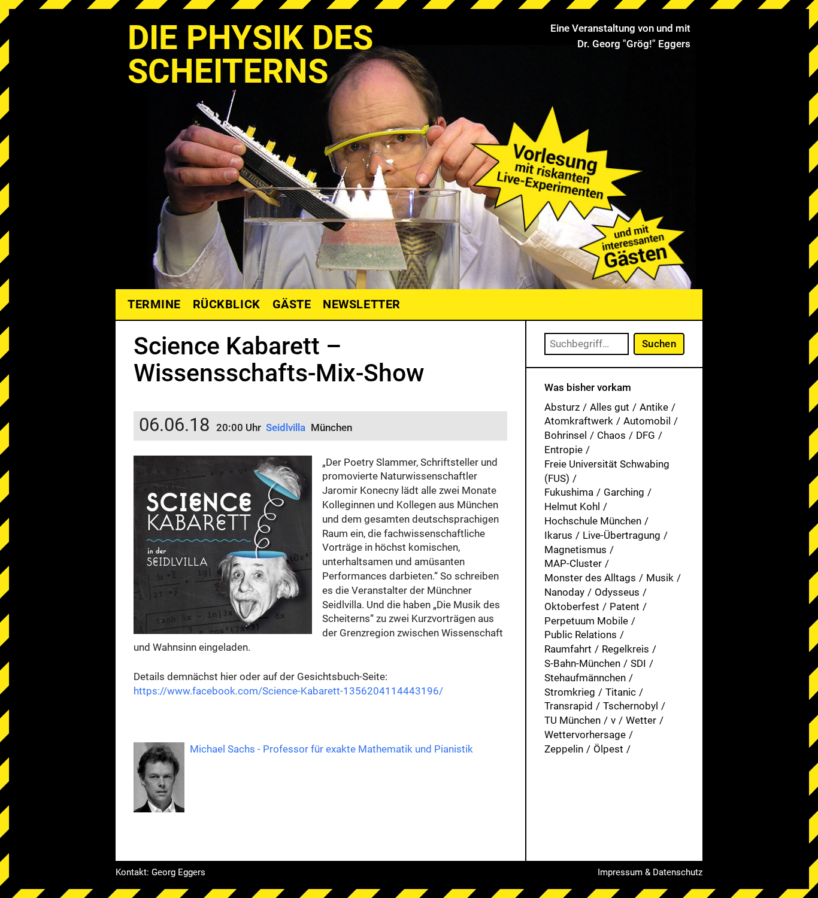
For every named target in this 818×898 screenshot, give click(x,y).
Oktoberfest (571, 606)
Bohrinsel (565, 435)
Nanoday (564, 592)
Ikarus (558, 535)
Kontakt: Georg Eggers (160, 872)
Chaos (611, 435)
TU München (572, 720)
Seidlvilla (285, 427)
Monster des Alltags (590, 578)
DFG (645, 435)
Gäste (291, 304)
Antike (654, 407)
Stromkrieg (569, 692)
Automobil (647, 421)
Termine (154, 304)
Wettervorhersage (585, 735)
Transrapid (568, 706)
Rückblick (226, 304)
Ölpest (608, 749)
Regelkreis (625, 649)
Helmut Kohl (572, 506)
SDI (638, 663)
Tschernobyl (630, 706)
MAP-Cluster (573, 563)
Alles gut (609, 407)
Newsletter (361, 304)
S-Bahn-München (582, 663)
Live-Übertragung (622, 535)
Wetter (641, 720)
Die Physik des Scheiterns (250, 54)
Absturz (562, 407)
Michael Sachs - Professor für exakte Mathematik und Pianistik (331, 749)
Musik (660, 578)
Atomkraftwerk (578, 421)
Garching (624, 492)
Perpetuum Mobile (586, 621)
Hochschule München (592, 521)
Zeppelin (563, 749)
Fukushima (568, 492)
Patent (625, 606)
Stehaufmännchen (585, 678)
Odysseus (617, 592)
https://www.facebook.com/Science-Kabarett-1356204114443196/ (288, 691)
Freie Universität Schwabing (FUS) (606, 471)
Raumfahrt (568, 649)
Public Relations (580, 635)
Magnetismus (575, 550)
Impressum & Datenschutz (650, 872)
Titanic (620, 692)
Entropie (563, 450)
